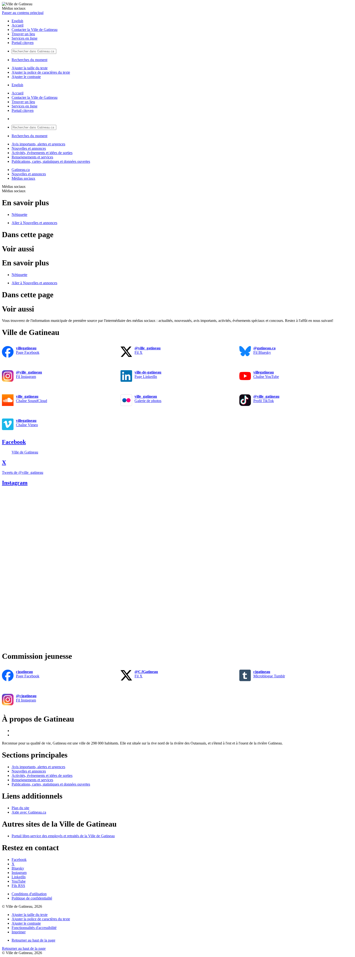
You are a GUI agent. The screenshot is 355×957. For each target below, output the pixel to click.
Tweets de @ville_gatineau (22, 472)
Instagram (15, 483)
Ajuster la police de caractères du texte (41, 72)
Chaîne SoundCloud (31, 398)
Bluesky (18, 868)
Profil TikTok (266, 398)
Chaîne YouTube (266, 374)
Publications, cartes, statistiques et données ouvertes (51, 161)
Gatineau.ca (21, 170)
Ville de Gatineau (25, 452)
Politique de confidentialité (32, 898)
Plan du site (20, 808)
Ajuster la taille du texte (30, 68)
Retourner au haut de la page (33, 940)
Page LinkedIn (148, 374)
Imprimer (19, 932)
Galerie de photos (148, 398)
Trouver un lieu (23, 34)
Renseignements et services (32, 157)
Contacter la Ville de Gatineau (34, 30)
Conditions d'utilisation (29, 894)
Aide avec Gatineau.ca (29, 812)
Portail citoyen (23, 43)
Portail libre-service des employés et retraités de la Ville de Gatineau (63, 836)
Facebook (14, 442)
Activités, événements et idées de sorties (42, 153)
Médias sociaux (23, 178)
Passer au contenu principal (22, 13)
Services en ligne (24, 38)
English (17, 21)
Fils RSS (18, 886)
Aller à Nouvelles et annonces (34, 223)
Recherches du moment (29, 60)
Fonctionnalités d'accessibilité (34, 928)
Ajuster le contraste (26, 77)
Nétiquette (19, 215)
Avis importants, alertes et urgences (38, 144)
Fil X (148, 350)
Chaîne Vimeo (27, 422)
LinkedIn (19, 877)
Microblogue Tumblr (269, 674)
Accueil (17, 25)
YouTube (19, 881)
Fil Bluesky (264, 350)
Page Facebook (27, 350)
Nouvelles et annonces (29, 148)
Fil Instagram (29, 374)
